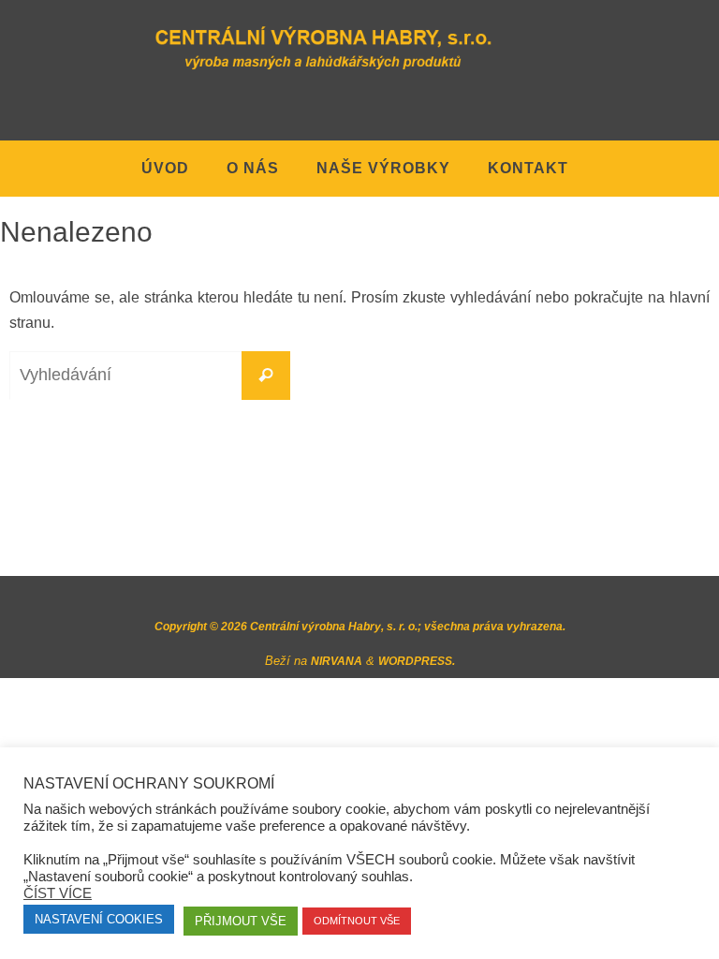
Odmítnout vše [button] (357, 920)
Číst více (57, 893)
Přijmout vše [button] (240, 921)
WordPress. (416, 661)
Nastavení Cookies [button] (99, 919)
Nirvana (336, 661)
